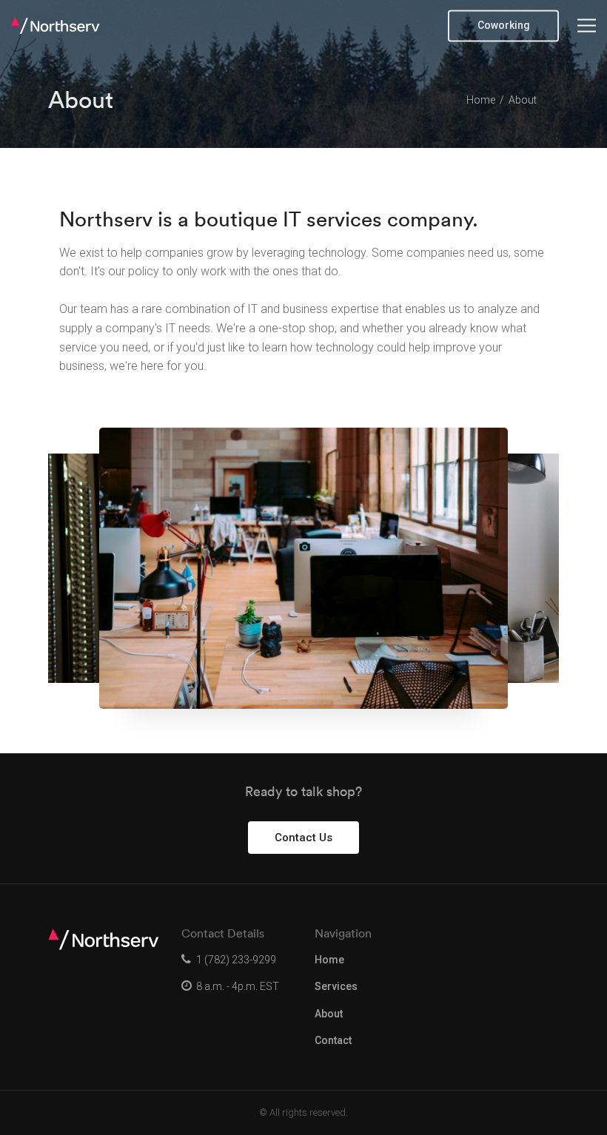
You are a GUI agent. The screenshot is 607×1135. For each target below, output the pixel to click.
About (329, 1014)
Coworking (503, 25)
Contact (333, 1040)
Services (336, 986)
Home (329, 960)
